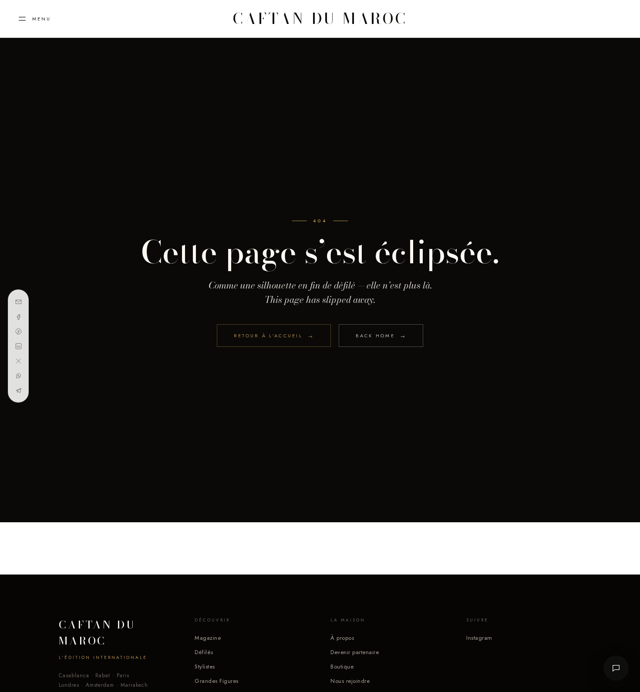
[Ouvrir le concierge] (616, 668)
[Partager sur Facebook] (18, 316)
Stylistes (205, 666)
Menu (41, 18)
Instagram (479, 638)
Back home (381, 335)
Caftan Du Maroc (320, 18)
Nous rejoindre (350, 681)
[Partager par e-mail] (18, 301)
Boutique (342, 666)
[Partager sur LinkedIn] (18, 346)
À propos (342, 638)
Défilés (204, 652)
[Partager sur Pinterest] (18, 331)
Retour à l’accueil (274, 335)
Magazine (208, 638)
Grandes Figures (217, 681)
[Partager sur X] (18, 360)
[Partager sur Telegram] (18, 390)
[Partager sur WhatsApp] (18, 375)
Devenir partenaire (354, 652)
